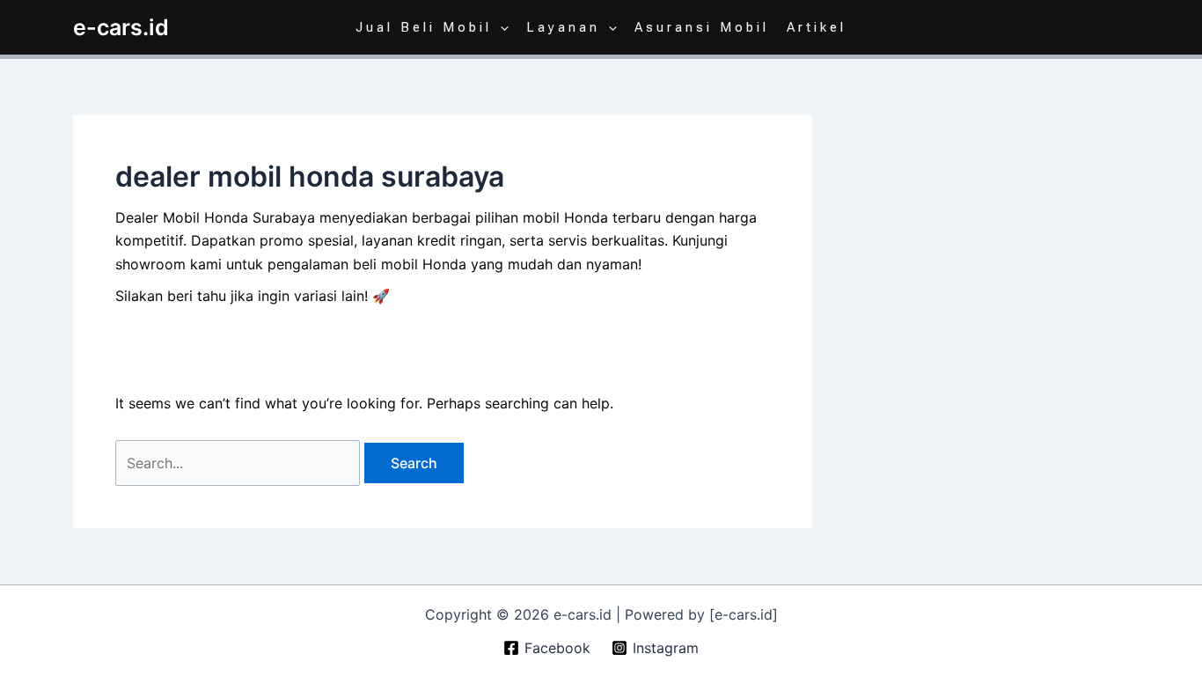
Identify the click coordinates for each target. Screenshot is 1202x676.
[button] (500, 27)
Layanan (563, 27)
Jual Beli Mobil (423, 27)
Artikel (817, 27)
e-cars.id (121, 27)
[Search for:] (239, 463)
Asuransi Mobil (701, 27)
